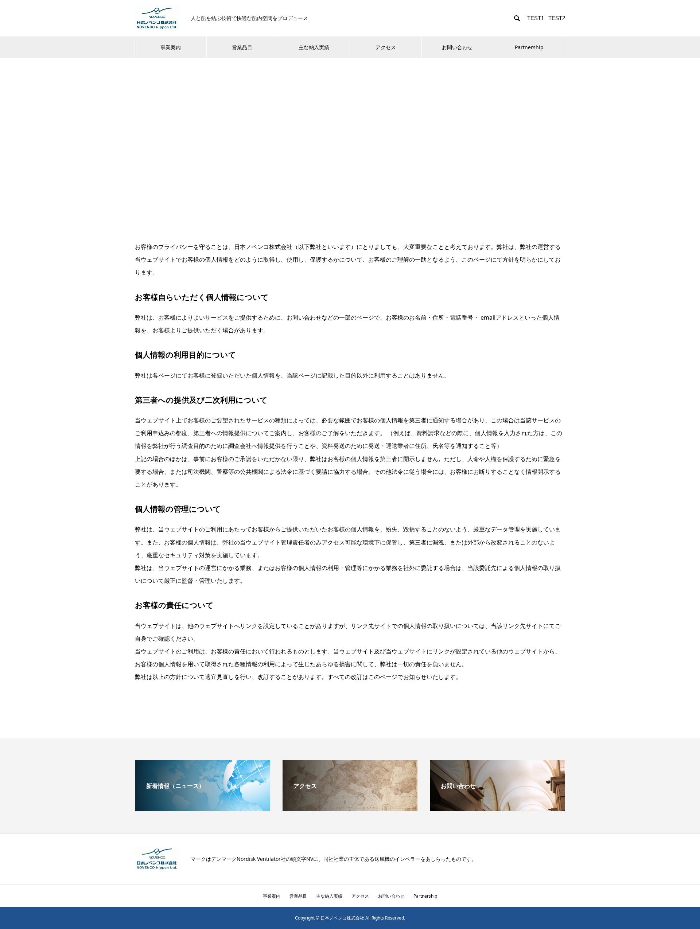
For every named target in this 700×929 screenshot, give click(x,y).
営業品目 (242, 47)
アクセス (386, 47)
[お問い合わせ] (497, 808)
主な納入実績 (314, 47)
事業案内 (170, 47)
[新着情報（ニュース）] (202, 808)
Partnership (529, 47)
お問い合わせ (457, 47)
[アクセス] (350, 808)
